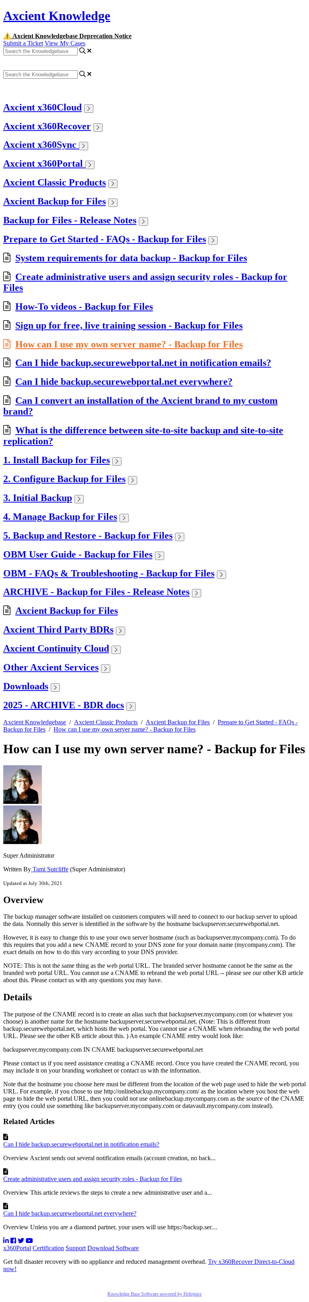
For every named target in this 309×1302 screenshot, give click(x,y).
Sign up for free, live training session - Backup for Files (129, 325)
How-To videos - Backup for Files (84, 306)
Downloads (25, 686)
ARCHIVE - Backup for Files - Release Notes (96, 592)
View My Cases (65, 43)
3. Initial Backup (37, 498)
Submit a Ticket (23, 43)
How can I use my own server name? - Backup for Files (129, 344)
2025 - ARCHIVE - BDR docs (63, 705)
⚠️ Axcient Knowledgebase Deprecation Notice (67, 36)
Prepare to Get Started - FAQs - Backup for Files (104, 239)
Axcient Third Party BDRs (58, 629)
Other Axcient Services (51, 667)
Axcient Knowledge (56, 15)
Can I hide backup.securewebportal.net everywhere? (124, 381)
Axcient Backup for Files (54, 201)
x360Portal (17, 1248)
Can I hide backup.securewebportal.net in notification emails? (143, 363)
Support (76, 1248)
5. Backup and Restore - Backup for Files (88, 535)
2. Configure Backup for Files (64, 479)
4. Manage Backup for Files (60, 516)
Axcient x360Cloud (42, 107)
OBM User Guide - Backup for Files (77, 554)
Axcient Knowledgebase (34, 722)
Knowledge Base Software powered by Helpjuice (154, 1294)
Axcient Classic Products (54, 182)
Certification (48, 1248)
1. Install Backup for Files (56, 460)
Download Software (113, 1248)
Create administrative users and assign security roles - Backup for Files (92, 1178)
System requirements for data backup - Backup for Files (131, 258)
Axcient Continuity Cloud (56, 648)
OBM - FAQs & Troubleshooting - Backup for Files (108, 573)
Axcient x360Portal (44, 163)
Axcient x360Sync (41, 144)
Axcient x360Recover (47, 126)
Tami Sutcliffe (49, 869)
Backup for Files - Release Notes (69, 220)
